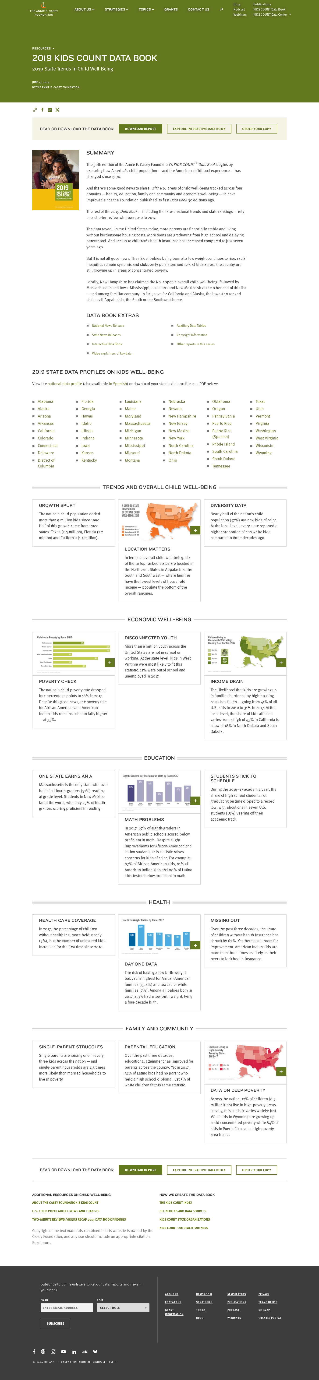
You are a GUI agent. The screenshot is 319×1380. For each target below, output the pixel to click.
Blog (237, 4)
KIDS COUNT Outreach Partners (184, 1227)
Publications (262, 4)
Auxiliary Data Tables (191, 325)
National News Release (108, 325)
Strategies (115, 9)
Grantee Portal (270, 1318)
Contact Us (198, 9)
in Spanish (118, 383)
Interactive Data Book (107, 343)
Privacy (264, 1294)
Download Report (140, 128)
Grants (171, 9)
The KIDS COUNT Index (176, 1202)
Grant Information (174, 1312)
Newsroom (204, 1294)
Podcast (239, 9)
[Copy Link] (35, 110)
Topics (145, 9)
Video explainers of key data (111, 353)
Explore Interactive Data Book (199, 128)
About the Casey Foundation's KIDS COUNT (65, 1202)
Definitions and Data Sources (183, 1210)
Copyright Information (192, 334)
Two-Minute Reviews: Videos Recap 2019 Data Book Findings (79, 1219)
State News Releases (106, 334)
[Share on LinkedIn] (50, 110)
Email (45, 1300)
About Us (82, 9)
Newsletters (236, 1294)
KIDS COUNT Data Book (269, 9)
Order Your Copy (256, 128)
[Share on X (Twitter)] (57, 110)
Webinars (240, 14)
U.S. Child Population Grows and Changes (65, 1210)
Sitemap (264, 1310)
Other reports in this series (196, 343)
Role (100, 1300)
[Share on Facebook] (42, 110)
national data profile (65, 383)
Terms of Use (268, 1302)
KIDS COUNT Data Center (270, 14)
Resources (41, 48)
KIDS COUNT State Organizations (185, 1219)
